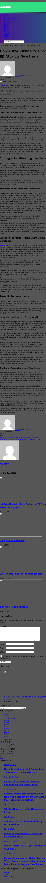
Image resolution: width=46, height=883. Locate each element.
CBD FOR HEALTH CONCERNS (14, 607)
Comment (4, 626)
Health (6, 28)
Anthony (18, 76)
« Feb (2, 758)
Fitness (6, 24)
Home (6, 14)
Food (6, 26)
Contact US (8, 872)
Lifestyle (7, 32)
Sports (6, 30)
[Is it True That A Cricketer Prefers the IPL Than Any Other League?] (21, 500)
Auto (6, 36)
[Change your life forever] (21, 536)
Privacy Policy (9, 876)
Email (2, 648)
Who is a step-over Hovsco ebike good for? (21, 573)
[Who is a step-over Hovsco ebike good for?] (21, 569)
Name (2, 644)
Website (2, 652)
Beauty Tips (8, 20)
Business (7, 22)
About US (7, 874)
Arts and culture (9, 18)
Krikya (2, 85)
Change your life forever (12, 540)
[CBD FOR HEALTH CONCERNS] (21, 602)
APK (6, 16)
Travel (6, 34)
